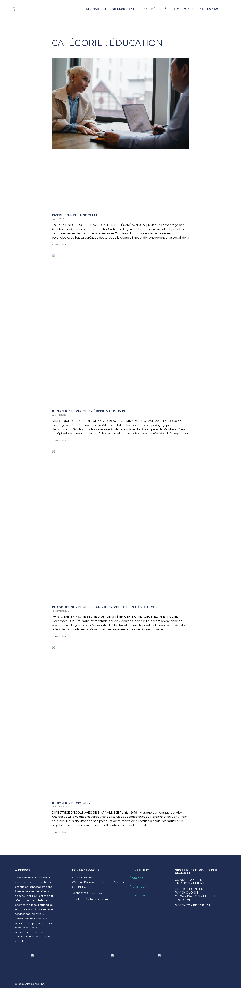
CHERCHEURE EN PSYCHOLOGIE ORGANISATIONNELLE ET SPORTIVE (195, 894)
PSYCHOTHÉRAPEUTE (192, 905)
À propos (172, 9)
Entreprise (138, 9)
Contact (214, 9)
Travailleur (115, 9)
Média (156, 9)
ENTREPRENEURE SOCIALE (75, 215)
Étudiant (93, 9)
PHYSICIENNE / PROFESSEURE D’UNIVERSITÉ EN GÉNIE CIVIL (104, 607)
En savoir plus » (59, 244)
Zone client (193, 9)
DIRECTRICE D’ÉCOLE (71, 803)
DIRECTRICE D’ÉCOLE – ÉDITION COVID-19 (88, 411)
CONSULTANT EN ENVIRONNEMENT (190, 881)
